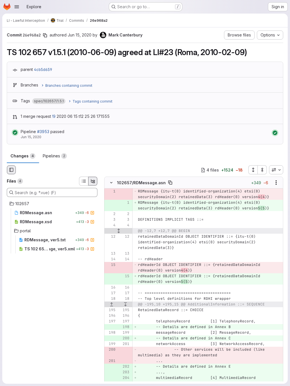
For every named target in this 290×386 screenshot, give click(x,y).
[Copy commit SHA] (45, 35)
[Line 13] (111, 254)
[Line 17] (111, 293)
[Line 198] (111, 333)
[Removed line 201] (111, 361)
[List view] (83, 181)
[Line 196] (111, 316)
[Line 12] (111, 237)
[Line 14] (111, 259)
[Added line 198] (124, 327)
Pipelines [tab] (54, 155)
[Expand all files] (252, 169)
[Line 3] (111, 220)
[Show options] (276, 182)
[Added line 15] (124, 276)
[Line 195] (111, 310)
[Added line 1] (124, 203)
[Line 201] (124, 344)
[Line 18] (111, 299)
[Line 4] (111, 225)
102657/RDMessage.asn (141, 182)
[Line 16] (111, 287)
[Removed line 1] (111, 191)
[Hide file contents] (111, 182)
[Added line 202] (124, 367)
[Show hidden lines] (119, 231)
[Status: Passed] (15, 132)
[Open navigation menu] (16, 6)
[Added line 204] (124, 378)
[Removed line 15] (111, 265)
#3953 (43, 131)
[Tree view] (92, 181)
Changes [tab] (22, 155)
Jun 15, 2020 (79, 34)
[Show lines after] (126, 304)
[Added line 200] (124, 338)
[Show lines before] (112, 304)
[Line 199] (124, 333)
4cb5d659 (43, 69)
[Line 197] (111, 321)
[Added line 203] (124, 372)
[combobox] (276, 169)
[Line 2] (111, 214)
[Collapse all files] (262, 169)
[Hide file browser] (11, 169)
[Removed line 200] (111, 350)
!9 (54, 116)
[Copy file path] (170, 182)
